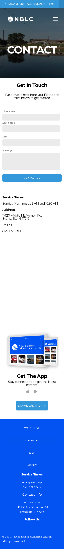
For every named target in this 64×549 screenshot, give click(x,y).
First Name (9, 111)
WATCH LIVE (32, 428)
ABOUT (32, 465)
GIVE (32, 452)
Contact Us (32, 177)
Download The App (32, 405)
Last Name (8, 123)
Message (7, 150)
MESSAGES (32, 440)
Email (6, 136)
